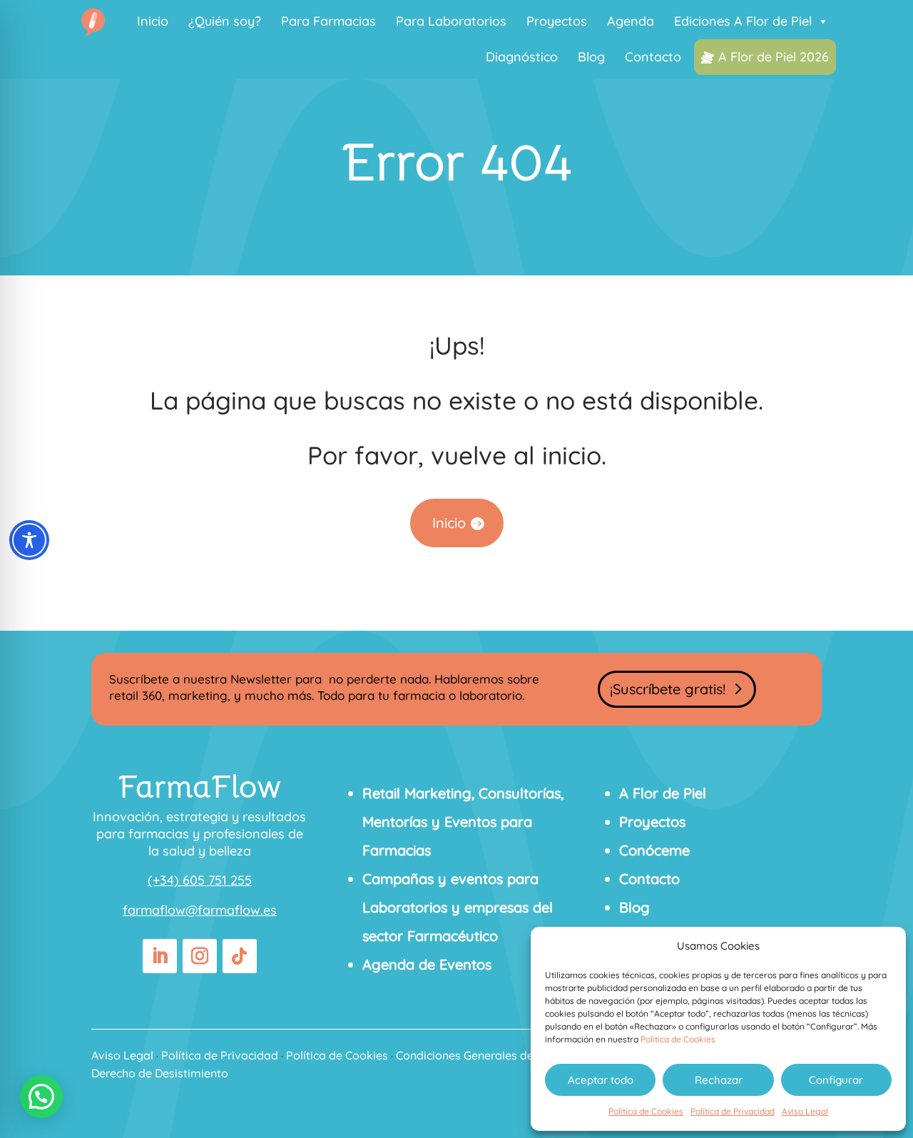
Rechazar (719, 1080)
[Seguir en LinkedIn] (160, 956)
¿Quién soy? (224, 21)
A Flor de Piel (662, 793)
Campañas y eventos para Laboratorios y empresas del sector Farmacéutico (457, 907)
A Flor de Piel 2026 (773, 57)
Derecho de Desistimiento (159, 1073)
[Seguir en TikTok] (240, 956)
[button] (41, 1096)
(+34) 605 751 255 (200, 880)
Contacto (653, 57)
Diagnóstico (522, 57)
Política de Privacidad (732, 1111)
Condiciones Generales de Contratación (501, 1055)
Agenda (630, 21)
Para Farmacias (328, 21)
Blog (591, 57)
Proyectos (556, 21)
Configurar (836, 1080)
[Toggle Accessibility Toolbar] (29, 540)
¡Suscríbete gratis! (667, 689)
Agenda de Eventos (426, 964)
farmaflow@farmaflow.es (200, 910)
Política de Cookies (678, 1039)
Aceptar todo (600, 1080)
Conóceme (654, 850)
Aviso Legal (805, 1111)
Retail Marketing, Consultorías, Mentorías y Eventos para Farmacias (462, 821)
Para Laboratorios (451, 21)
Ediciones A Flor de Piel (743, 21)
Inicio (152, 21)
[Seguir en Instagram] (200, 956)
